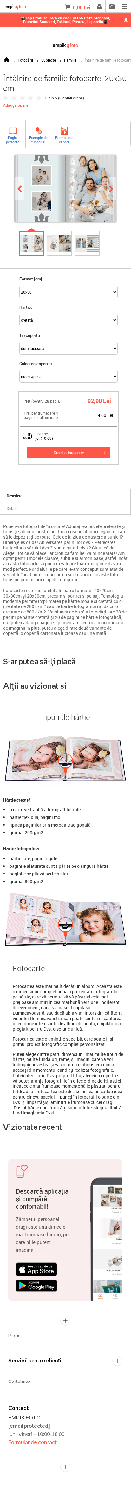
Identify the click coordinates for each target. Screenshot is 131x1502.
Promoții (15, 1335)
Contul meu (19, 1381)
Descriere (14, 495)
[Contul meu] (99, 6)
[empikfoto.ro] (65, 44)
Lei (81, 7)
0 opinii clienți (71, 97)
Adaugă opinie (15, 105)
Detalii (12, 508)
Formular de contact (32, 1442)
